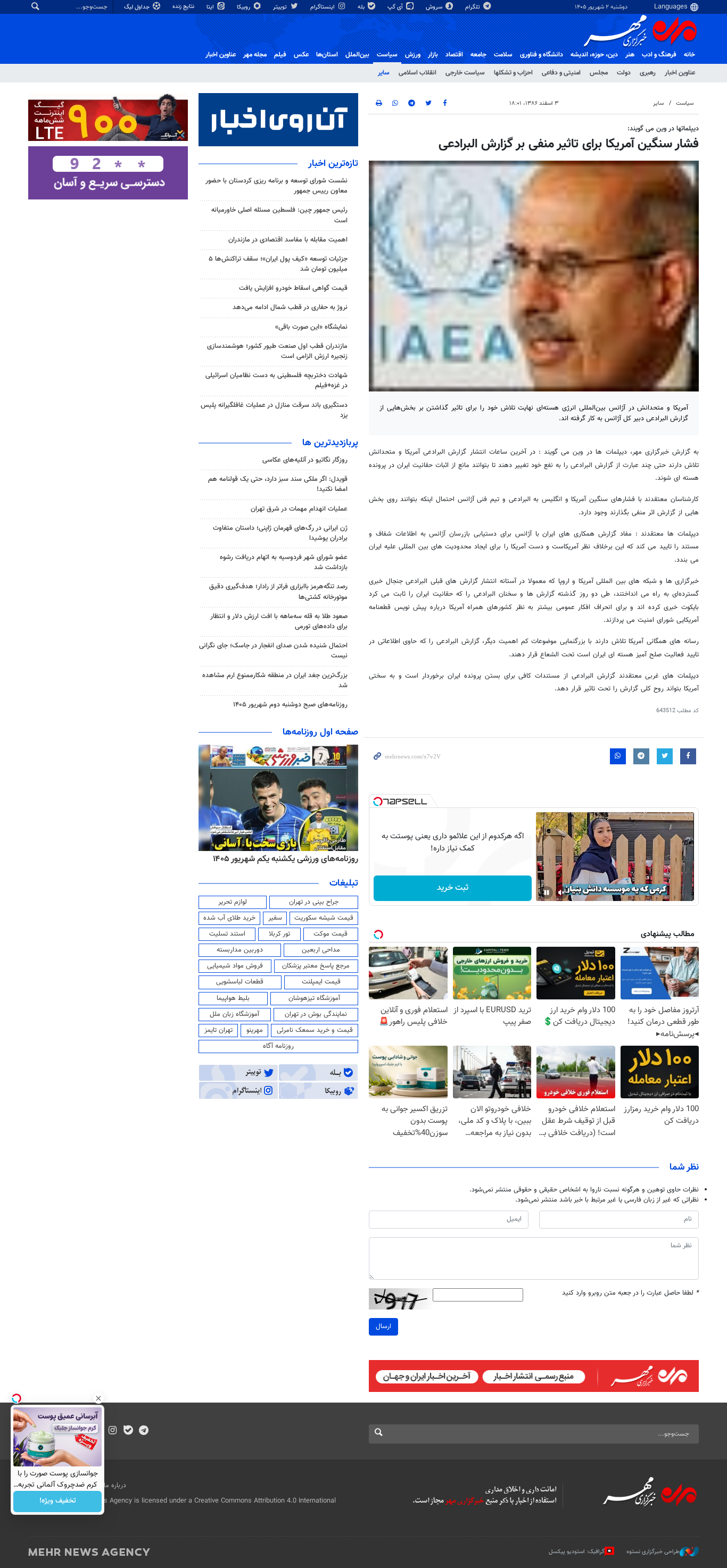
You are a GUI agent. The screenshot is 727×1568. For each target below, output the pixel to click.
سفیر (275, 918)
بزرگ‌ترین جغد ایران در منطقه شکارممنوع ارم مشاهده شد (275, 680)
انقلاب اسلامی (417, 73)
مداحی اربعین (321, 950)
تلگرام (473, 7)
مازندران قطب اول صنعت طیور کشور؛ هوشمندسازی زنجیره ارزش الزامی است (277, 351)
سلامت (503, 54)
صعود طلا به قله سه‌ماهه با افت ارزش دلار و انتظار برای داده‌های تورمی (279, 621)
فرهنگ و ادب (659, 54)
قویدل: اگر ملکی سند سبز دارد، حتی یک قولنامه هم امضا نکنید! (278, 484)
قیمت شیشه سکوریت (323, 918)
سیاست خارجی (465, 73)
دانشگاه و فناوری (541, 54)
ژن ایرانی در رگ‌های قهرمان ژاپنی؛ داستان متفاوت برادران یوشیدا (280, 533)
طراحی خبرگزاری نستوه (653, 1551)
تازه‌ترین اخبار (333, 164)
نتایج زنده (184, 6)
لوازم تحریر (232, 902)
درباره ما (115, 1485)
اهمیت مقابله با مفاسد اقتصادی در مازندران (288, 240)
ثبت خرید (452, 888)
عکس (301, 54)
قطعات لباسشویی (239, 982)
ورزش (412, 54)
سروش (435, 7)
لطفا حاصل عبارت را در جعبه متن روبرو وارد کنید (630, 1293)
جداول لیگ (137, 7)
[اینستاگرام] (112, 1431)
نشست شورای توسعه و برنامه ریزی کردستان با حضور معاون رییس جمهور (276, 186)
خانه (689, 54)
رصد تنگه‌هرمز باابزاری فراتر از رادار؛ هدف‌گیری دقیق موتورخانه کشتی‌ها (278, 591)
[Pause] (546, 892)
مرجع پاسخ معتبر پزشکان (316, 966)
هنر (629, 54)
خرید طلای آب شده (229, 918)
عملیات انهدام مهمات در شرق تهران (299, 509)
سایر (384, 73)
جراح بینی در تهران (313, 902)
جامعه (478, 54)
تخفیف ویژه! (57, 1501)
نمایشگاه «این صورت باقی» (311, 327)
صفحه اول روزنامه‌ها (320, 732)
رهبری (648, 73)
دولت (624, 73)
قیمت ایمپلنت (321, 982)
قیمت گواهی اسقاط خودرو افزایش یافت (293, 288)
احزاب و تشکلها (513, 73)
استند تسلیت (227, 934)
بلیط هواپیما (233, 998)
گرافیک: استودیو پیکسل (577, 1551)
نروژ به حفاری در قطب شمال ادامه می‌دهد (290, 307)
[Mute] (561, 892)
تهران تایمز (218, 1030)
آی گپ (395, 7)
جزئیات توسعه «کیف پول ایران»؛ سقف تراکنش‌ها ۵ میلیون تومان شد (278, 264)
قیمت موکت (330, 934)
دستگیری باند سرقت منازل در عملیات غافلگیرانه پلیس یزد (274, 410)
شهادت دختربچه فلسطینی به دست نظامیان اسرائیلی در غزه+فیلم (276, 380)
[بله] (128, 1431)
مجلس (599, 73)
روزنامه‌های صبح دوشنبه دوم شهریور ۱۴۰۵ (290, 704)
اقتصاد (454, 54)
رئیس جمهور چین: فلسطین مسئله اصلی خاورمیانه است (279, 215)
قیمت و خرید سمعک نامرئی (315, 1030)
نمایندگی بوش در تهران (316, 1014)
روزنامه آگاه (278, 1046)
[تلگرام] (143, 1431)
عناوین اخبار (680, 73)
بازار (433, 54)
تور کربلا (279, 934)
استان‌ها (327, 54)
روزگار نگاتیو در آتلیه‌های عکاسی (305, 460)
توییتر (280, 7)
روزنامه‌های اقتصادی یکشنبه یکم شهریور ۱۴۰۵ (282, 859)
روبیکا (244, 7)
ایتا (211, 7)
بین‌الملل (357, 54)
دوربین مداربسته (240, 950)
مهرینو (254, 1030)
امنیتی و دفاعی (561, 73)
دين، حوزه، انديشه (594, 54)
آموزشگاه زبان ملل (234, 1014)
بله (362, 7)
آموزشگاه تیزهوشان (314, 998)
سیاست (387, 54)
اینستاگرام (323, 7)
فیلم (280, 54)
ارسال (383, 1326)
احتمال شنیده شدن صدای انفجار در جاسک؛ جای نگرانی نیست (273, 650)
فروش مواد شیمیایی (235, 966)
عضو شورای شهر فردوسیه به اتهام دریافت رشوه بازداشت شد (284, 562)
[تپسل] (378, 801)
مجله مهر (255, 54)
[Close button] (98, 1398)
